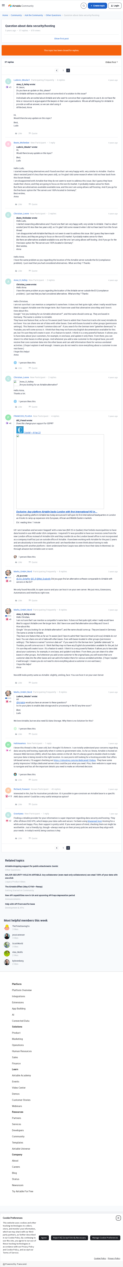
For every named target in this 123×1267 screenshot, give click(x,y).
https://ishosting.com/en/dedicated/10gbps (75, 760)
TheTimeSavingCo (21, 926)
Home (5, 15)
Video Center (19, 1087)
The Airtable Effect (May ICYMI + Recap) (24, 886)
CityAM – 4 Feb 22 (32, 433)
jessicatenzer (18, 934)
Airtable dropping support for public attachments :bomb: (31, 866)
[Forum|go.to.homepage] (21, 6)
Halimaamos (20, 743)
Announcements (12, 899)
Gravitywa (18, 813)
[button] (3, 6)
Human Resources (22, 1051)
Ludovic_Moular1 (22, 80)
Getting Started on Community (19, 890)
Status (15, 1179)
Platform (17, 984)
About (15, 1160)
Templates (17, 1142)
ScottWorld (17, 943)
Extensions (18, 1002)
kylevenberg (18, 960)
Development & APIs (14, 907)
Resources (17, 1112)
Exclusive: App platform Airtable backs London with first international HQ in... (56, 511)
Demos (16, 1093)
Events (15, 1081)
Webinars (17, 1106)
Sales (15, 1057)
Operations (18, 1045)
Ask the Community (34, 15)
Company (17, 1154)
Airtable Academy (21, 1075)
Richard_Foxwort (22, 789)
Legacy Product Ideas (15, 881)
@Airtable (20, 702)
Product (16, 1032)
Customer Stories (21, 1100)
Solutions (17, 1026)
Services (16, 1124)
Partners (16, 1118)
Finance (16, 1063)
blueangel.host (95, 821)
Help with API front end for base (20, 904)
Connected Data (20, 1020)
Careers (16, 1166)
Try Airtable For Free (22, 1191)
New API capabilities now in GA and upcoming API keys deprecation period (40, 895)
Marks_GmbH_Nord (23, 571)
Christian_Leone (21, 213)
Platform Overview (22, 990)
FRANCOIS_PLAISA (23, 416)
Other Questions (53, 15)
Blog (14, 1173)
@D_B (33, 579)
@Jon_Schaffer (23, 579)
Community (16, 15)
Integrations (18, 996)
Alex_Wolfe (17, 952)
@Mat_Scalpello (43, 579)
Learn (15, 1069)
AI (13, 1014)
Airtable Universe (21, 1148)
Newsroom (17, 1185)
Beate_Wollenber (21, 142)
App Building (19, 1008)
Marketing (17, 1039)
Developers (18, 1130)
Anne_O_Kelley (20, 280)
